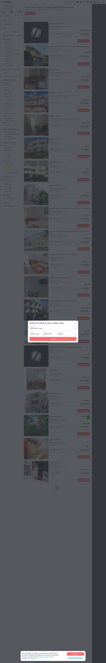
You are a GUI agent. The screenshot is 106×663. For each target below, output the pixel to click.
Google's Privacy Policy (29, 659)
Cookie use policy (44, 657)
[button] (75, 328)
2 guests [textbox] (60, 334)
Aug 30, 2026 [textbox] (47, 334)
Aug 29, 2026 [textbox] (35, 334)
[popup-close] (75, 323)
